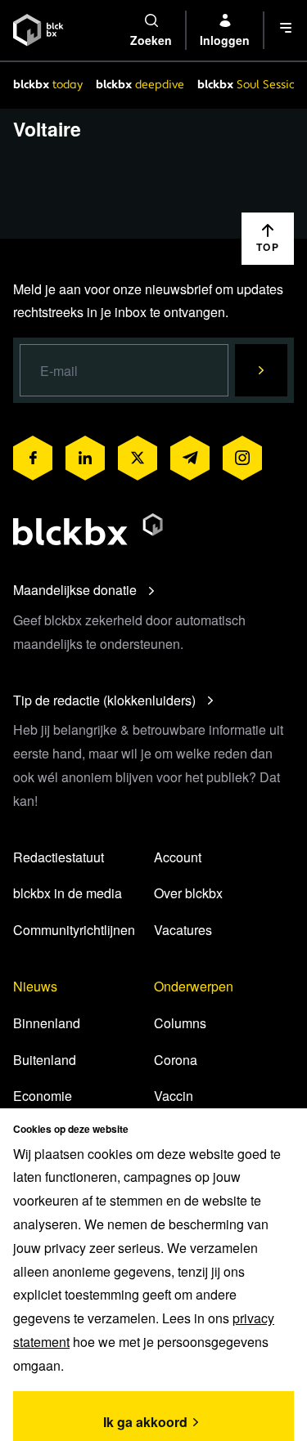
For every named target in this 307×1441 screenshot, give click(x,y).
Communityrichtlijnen (74, 929)
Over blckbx (188, 893)
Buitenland (44, 1059)
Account (177, 857)
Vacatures (183, 929)
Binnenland (46, 1023)
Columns (180, 1023)
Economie (42, 1095)
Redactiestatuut (58, 857)
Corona (175, 1059)
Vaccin (173, 1095)
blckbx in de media (67, 893)
